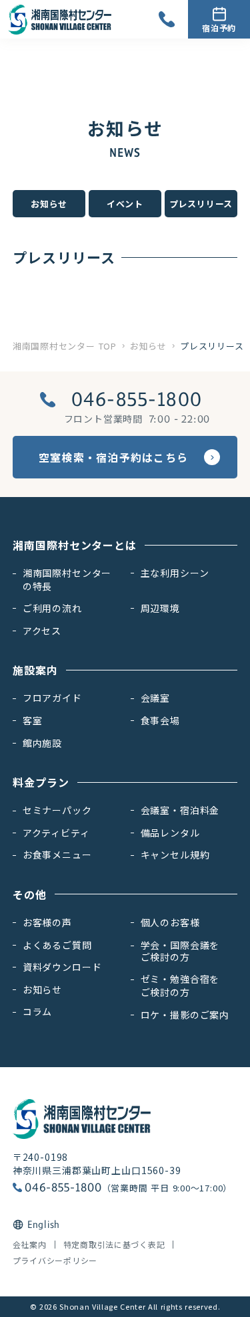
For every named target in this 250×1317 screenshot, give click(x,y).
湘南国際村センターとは (75, 545)
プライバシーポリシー (55, 1261)
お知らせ (148, 346)
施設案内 (35, 669)
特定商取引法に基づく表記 (114, 1245)
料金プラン (41, 782)
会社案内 (30, 1245)
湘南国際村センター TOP (65, 346)
